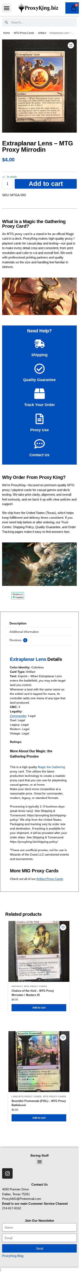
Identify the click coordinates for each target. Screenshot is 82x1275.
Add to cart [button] (39, 1007)
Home (6, 32)
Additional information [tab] (24, 632)
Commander (18, 715)
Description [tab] (17, 623)
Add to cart (46, 183)
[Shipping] (39, 343)
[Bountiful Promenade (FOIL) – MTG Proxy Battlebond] (38, 1061)
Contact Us (39, 455)
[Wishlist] (63, 927)
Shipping (39, 355)
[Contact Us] (39, 444)
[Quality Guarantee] (39, 368)
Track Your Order (39, 405)
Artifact (42, 32)
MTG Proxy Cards (24, 32)
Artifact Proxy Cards (49, 878)
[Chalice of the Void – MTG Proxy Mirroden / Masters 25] (38, 951)
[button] (6, 8)
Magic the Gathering (51, 767)
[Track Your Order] (39, 393)
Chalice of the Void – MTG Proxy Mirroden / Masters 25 (33, 993)
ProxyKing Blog (12, 1256)
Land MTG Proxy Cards (27, 1096)
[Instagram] (7, 1173)
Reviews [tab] (17, 640)
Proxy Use (39, 430)
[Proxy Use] (39, 419)
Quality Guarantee (39, 380)
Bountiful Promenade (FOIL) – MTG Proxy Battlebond (39, 1103)
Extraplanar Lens (28, 659)
